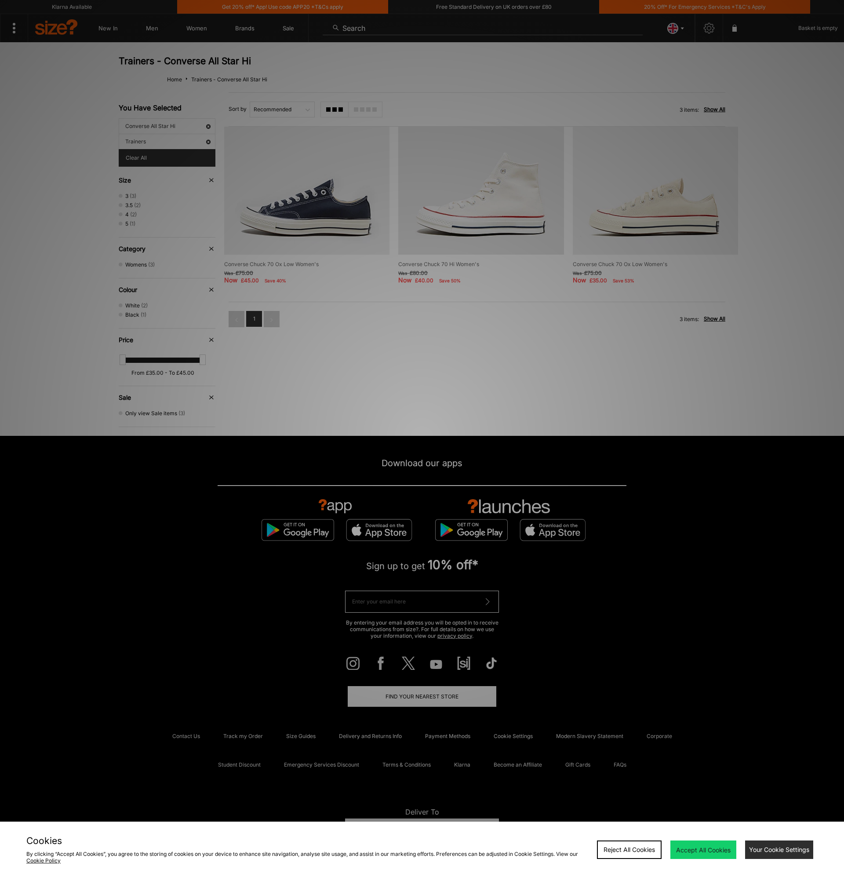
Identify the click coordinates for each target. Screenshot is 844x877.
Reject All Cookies (629, 849)
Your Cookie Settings (779, 849)
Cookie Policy (43, 860)
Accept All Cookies (703, 850)
